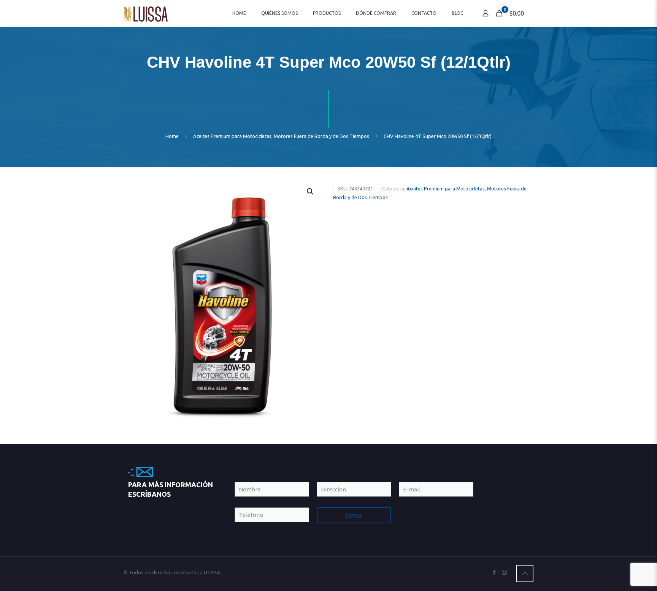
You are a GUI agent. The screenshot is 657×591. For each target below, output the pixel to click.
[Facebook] (494, 572)
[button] (310, 191)
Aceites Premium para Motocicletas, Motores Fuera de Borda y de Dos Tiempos (281, 136)
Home (172, 136)
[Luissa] (146, 13)
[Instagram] (504, 572)
